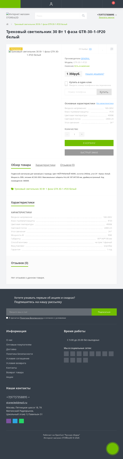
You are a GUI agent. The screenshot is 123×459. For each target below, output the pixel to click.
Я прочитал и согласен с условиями (37, 318)
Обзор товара (21, 165)
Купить (104, 92)
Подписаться (104, 312)
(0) (90, 48)
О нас (9, 339)
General (85, 58)
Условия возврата (16, 363)
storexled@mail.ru (16, 402)
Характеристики (45, 165)
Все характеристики (105, 103)
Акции (9, 377)
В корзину (89, 143)
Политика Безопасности (31, 318)
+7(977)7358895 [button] (16, 397)
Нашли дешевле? (94, 73)
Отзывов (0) (67, 165)
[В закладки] (102, 49)
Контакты (11, 367)
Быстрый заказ (89, 152)
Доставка (11, 349)
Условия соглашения (17, 358)
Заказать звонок (106, 17)
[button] (51, 4)
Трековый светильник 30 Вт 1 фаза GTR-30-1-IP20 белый (45, 188)
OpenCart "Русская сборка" (67, 435)
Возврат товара (15, 372)
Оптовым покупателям (18, 344)
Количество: (71, 128)
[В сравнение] (112, 49)
